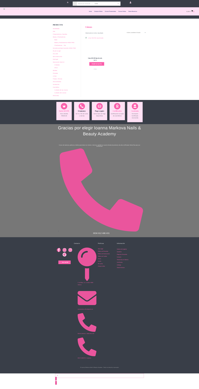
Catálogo (119, 265)
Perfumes (56, 95)
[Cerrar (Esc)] (17, 385)
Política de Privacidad (103, 251)
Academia (135, 111)
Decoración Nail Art (58, 62)
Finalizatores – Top (60, 45)
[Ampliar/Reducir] (2, 385)
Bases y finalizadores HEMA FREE (64, 42)
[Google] (67, 2)
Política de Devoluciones (104, 253)
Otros (56, 67)
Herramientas (57, 81)
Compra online (98, 11)
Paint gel (55, 59)
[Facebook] (56, 2)
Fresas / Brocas (57, 79)
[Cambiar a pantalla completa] (7, 385)
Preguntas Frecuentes (122, 254)
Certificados (117, 111)
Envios (99, 258)
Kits (54, 31)
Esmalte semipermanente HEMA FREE (64, 48)
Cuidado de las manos (61, 90)
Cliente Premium (121, 267)
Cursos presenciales (110, 11)
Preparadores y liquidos (60, 34)
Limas (55, 76)
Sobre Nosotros (132, 11)
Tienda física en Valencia (122, 259)
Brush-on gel (57, 51)
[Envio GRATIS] (64, 106)
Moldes (55, 70)
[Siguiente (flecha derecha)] (7, 388)
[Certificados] (117, 106)
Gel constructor (57, 56)
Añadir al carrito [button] (97, 64)
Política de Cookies (102, 256)
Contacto (119, 257)
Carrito (99, 261)
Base (55, 39)
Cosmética (56, 87)
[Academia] (135, 106)
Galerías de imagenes (122, 249)
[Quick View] (88, 64)
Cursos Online (122, 11)
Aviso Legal (100, 248)
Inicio (90, 11)
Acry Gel (55, 53)
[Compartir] (12, 385)
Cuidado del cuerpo (60, 93)
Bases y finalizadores (59, 37)
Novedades (56, 28)
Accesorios (56, 84)
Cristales (57, 65)
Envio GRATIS (64, 111)
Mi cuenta (100, 263)
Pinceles (55, 73)
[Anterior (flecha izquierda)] (2, 388)
